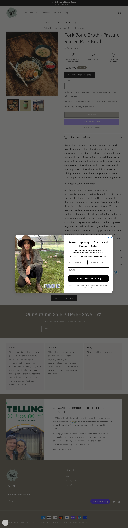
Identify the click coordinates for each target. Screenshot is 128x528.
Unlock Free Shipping (88, 279)
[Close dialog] (110, 237)
